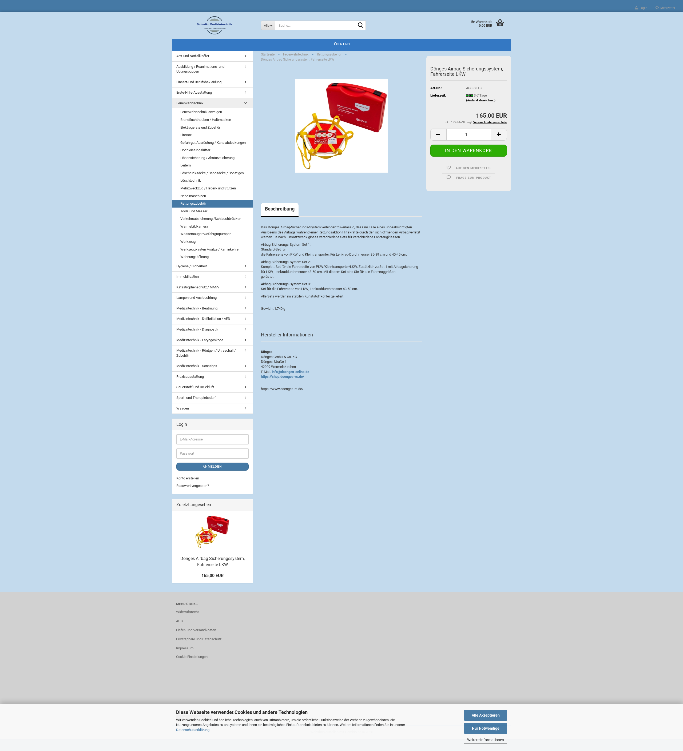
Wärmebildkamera (194, 226)
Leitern (185, 165)
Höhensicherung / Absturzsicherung (207, 158)
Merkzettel (667, 8)
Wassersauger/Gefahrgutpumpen (205, 234)
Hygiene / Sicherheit (191, 266)
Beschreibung (280, 209)
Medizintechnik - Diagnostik (197, 329)
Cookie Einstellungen (192, 657)
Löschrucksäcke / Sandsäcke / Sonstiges (212, 173)
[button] (438, 135)
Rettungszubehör (193, 203)
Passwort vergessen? (192, 486)
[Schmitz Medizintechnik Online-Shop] (214, 25)
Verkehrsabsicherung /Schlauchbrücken (210, 219)
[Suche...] (361, 25)
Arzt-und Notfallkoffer (192, 56)
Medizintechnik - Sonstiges (196, 366)
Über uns (342, 44)
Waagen (182, 408)
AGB (179, 621)
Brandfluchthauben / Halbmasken (205, 120)
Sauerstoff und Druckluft (195, 387)
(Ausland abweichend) (480, 100)
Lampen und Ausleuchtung (196, 298)
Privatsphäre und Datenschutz (198, 639)
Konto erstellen (187, 478)
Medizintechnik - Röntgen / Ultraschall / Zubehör (206, 352)
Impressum (184, 648)
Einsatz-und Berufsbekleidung (198, 82)
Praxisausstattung (190, 377)
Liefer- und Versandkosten (196, 630)
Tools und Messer (193, 211)
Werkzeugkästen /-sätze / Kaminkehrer (210, 249)
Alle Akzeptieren (486, 715)
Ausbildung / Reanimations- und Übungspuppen (200, 69)
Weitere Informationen (485, 740)
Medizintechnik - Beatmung (196, 308)
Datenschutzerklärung (192, 730)
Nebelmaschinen (193, 196)
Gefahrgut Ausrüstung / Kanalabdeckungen (213, 143)
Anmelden (212, 466)
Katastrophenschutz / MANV (197, 287)
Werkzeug (188, 242)
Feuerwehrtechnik (190, 103)
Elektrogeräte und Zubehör (200, 127)
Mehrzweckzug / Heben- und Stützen (208, 188)
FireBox (186, 135)
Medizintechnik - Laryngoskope (199, 340)
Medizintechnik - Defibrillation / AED (203, 319)
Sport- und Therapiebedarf (196, 398)
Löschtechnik (190, 180)
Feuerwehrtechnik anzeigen (201, 112)
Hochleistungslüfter (195, 150)
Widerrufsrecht (187, 612)
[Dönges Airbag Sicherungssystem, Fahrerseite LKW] (341, 126)
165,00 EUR (212, 575)
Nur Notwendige (485, 728)
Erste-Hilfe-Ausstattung (194, 92)
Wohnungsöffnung (194, 257)
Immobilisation (187, 277)
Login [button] (643, 8)
